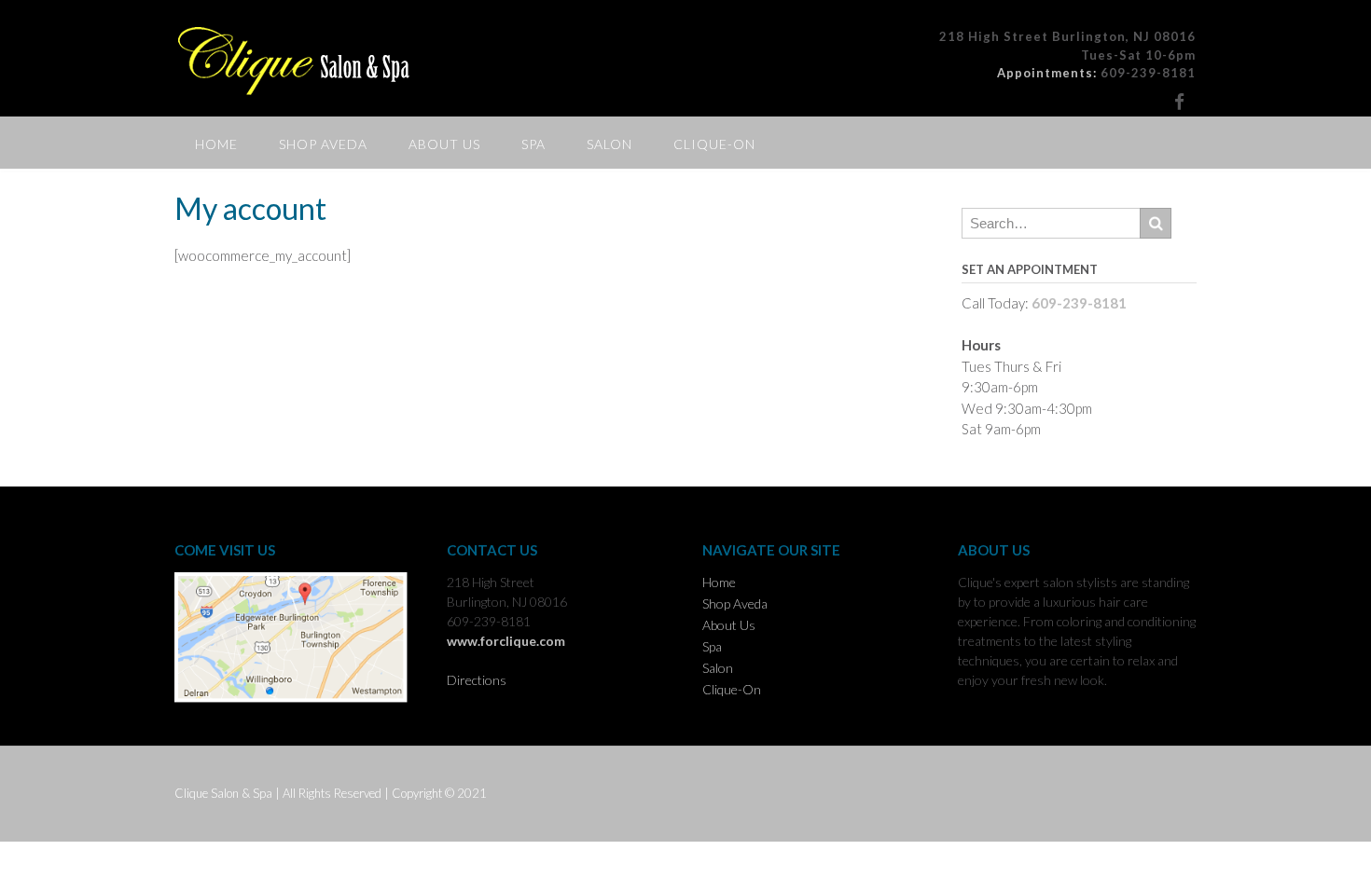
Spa (533, 144)
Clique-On (714, 144)
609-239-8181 (1148, 72)
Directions (476, 680)
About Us (444, 144)
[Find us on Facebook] (1179, 101)
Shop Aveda (323, 144)
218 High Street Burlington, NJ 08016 (1067, 36)
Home (216, 144)
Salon (609, 144)
